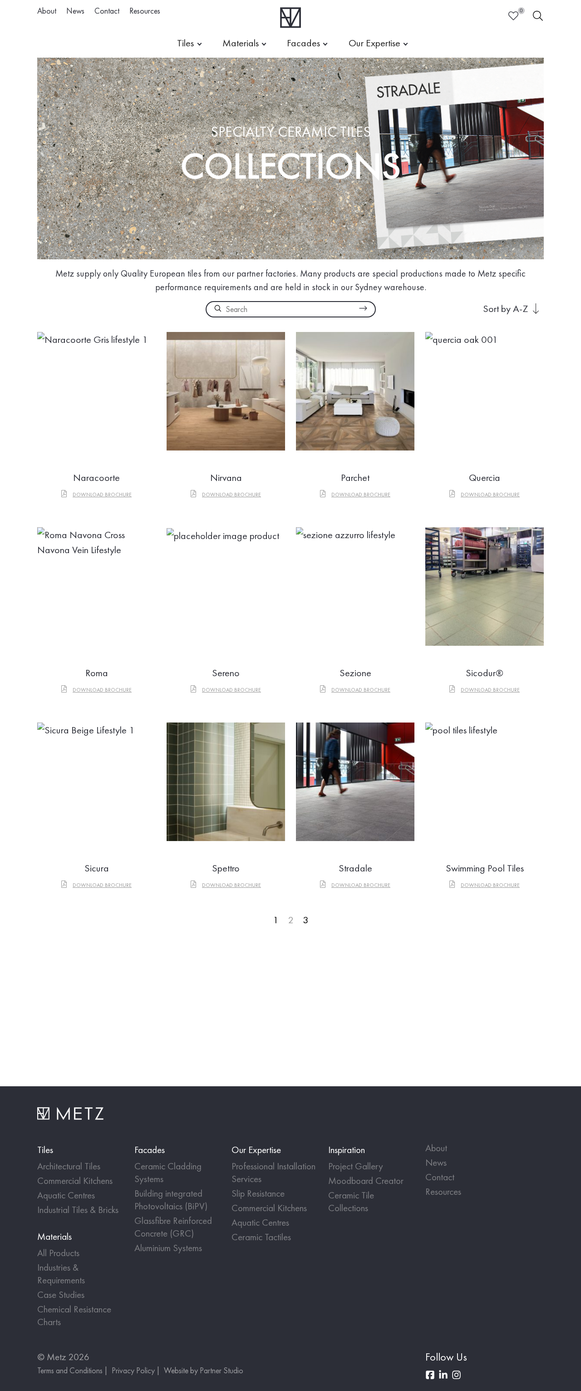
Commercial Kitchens (75, 1180)
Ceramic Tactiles (261, 1237)
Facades (303, 43)
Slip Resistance (258, 1193)
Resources (144, 10)
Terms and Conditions (70, 1370)
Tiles (185, 43)
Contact (106, 10)
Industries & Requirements (61, 1273)
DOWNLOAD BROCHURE (102, 494)
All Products (58, 1253)
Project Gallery (355, 1166)
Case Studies (60, 1294)
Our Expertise (374, 43)
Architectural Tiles (68, 1166)
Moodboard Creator (366, 1180)
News (75, 10)
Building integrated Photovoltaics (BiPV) (170, 1199)
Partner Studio (221, 1370)
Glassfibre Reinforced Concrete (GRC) (173, 1226)
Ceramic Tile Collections (351, 1201)
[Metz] (290, 17)
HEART (513, 16)
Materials (240, 43)
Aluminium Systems (168, 1248)
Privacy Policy (133, 1370)
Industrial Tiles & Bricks (77, 1209)
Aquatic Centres (66, 1195)
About (46, 10)
